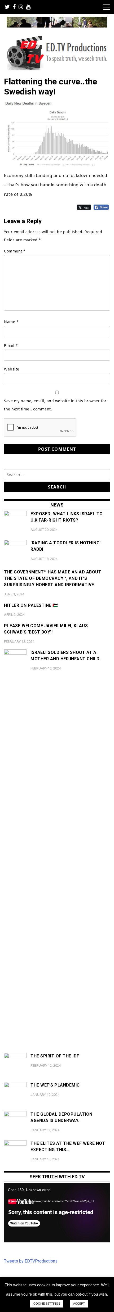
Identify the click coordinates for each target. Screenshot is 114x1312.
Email (11, 345)
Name (11, 321)
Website (11, 369)
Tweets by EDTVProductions (31, 1261)
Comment (15, 251)
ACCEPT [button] (79, 1303)
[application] (57, 1212)
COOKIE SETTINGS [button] (46, 1303)
